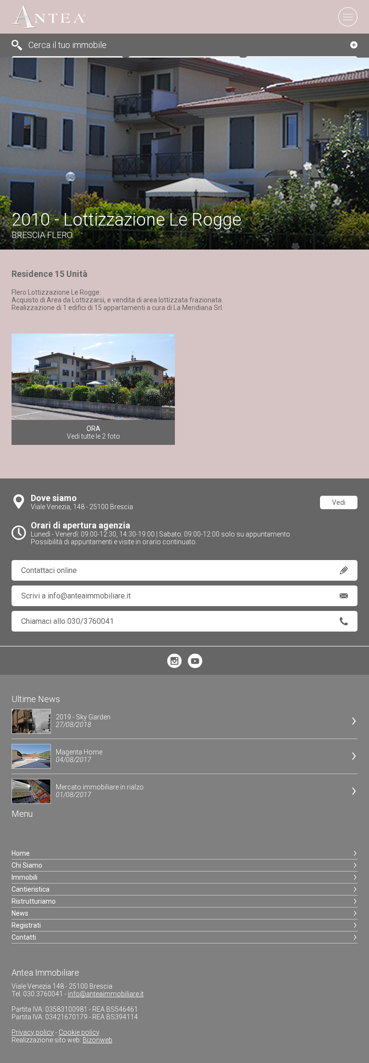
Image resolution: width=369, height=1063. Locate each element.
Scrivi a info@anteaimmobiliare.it (76, 595)
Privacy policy (33, 1032)
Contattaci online (49, 570)
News (20, 913)
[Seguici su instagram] (174, 665)
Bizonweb (97, 1040)
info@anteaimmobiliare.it (106, 994)
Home (21, 853)
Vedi (338, 502)
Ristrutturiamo (34, 901)
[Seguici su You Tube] (195, 665)
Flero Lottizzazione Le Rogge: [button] (117, 299)
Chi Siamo (27, 865)
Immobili (24, 877)
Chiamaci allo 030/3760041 (67, 621)
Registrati (26, 925)
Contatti (24, 937)
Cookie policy (79, 1032)
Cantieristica (30, 889)
